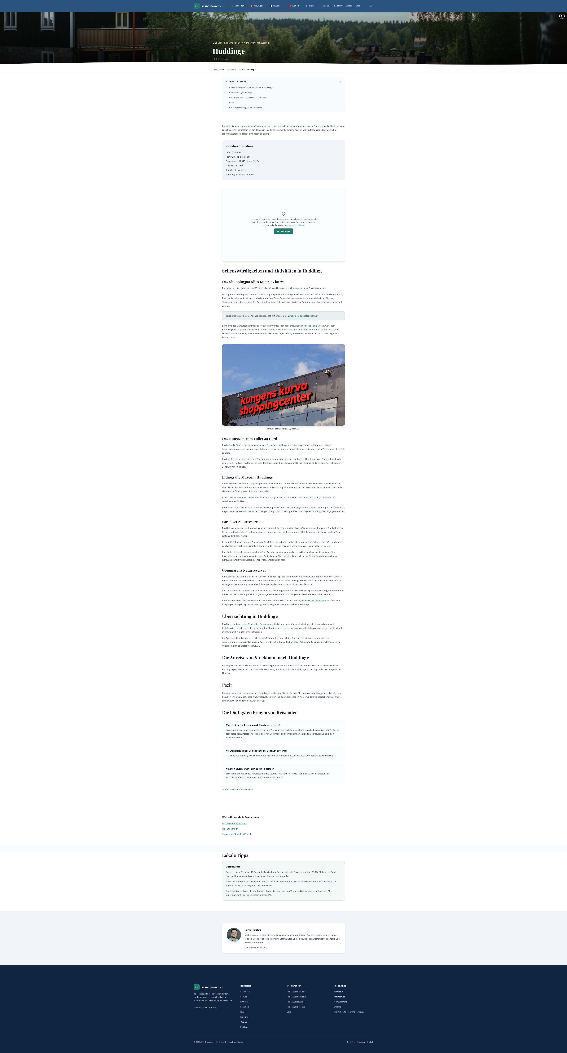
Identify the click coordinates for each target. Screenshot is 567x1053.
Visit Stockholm (230, 828)
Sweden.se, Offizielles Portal (236, 834)
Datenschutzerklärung (294, 225)
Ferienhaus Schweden (297, 991)
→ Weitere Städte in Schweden (237, 789)
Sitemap (337, 1006)
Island (311, 5)
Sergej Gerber (253, 930)
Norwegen (258, 5)
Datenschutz (339, 996)
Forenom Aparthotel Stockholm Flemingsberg (250, 624)
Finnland (276, 5)
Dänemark (294, 5)
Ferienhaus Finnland (295, 1001)
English (370, 1042)
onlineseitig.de (236, 1042)
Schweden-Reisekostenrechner (301, 316)
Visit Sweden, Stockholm (234, 823)
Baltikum (338, 5)
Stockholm (291, 288)
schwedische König (307, 325)
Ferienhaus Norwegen (296, 996)
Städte (242, 69)
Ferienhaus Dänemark (296, 1006)
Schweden (239, 5)
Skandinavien (218, 69)
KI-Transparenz (340, 1001)
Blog (358, 5)
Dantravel (212, 1007)
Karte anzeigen (283, 231)
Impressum (339, 991)
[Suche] (370, 6)
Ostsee (349, 5)
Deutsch (361, 1042)
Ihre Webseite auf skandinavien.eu (349, 1011)
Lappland (326, 5)
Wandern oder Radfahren (313, 600)
